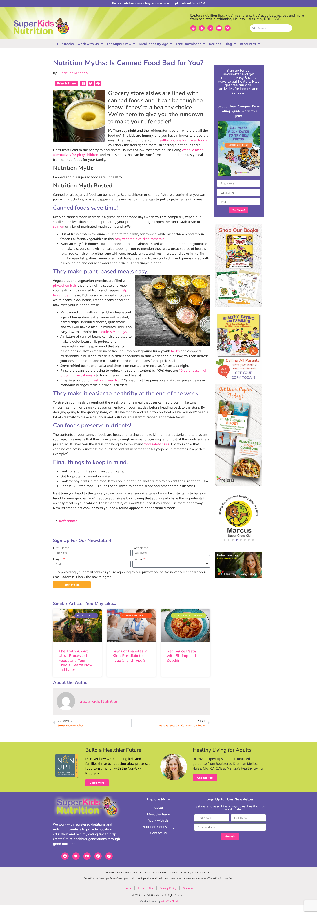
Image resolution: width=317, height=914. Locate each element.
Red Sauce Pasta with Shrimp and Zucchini (181, 656)
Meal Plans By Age (153, 43)
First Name (61, 548)
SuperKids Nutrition (73, 73)
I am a (137, 559)
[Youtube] (219, 28)
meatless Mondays (112, 331)
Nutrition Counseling (158, 826)
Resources (248, 43)
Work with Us (88, 43)
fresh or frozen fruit (106, 380)
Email (57, 559)
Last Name (140, 548)
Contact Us (158, 833)
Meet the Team (158, 814)
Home (128, 888)
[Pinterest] (193, 28)
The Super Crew (119, 43)
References (68, 521)
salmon (58, 226)
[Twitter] (228, 28)
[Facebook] (202, 28)
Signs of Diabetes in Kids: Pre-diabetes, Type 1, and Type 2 (130, 656)
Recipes (215, 43)
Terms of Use (146, 888)
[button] (83, 83)
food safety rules (156, 444)
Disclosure (188, 888)
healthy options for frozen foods (182, 140)
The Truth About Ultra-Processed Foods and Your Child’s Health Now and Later (76, 660)
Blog (228, 43)
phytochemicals (65, 285)
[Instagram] (210, 28)
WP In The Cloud (169, 901)
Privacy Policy (168, 888)
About (158, 808)
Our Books (65, 43)
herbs (175, 351)
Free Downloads (188, 43)
